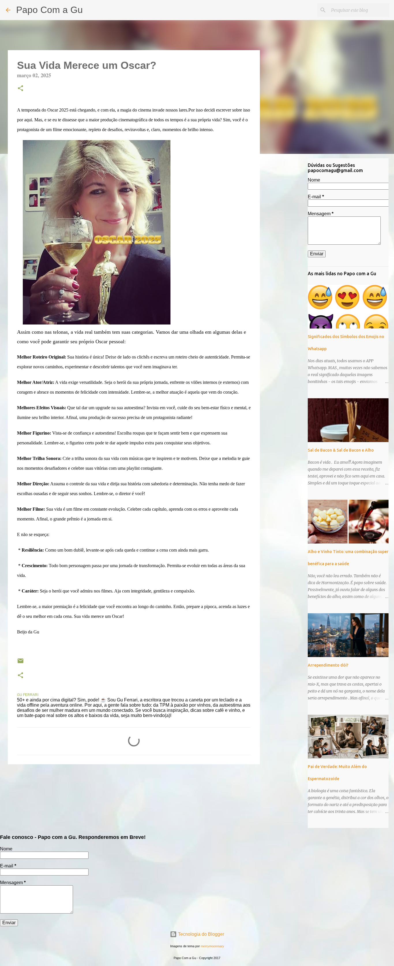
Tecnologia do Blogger (200, 934)
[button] (20, 89)
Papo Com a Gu (49, 10)
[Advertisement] (289, 249)
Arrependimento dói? (328, 665)
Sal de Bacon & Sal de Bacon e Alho (341, 450)
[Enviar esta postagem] (20, 663)
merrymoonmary (212, 946)
